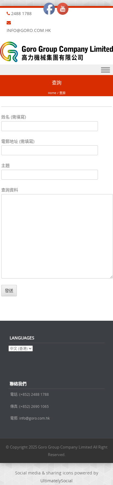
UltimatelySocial (56, 480)
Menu (56, 70)
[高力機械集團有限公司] (56, 60)
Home (52, 93)
